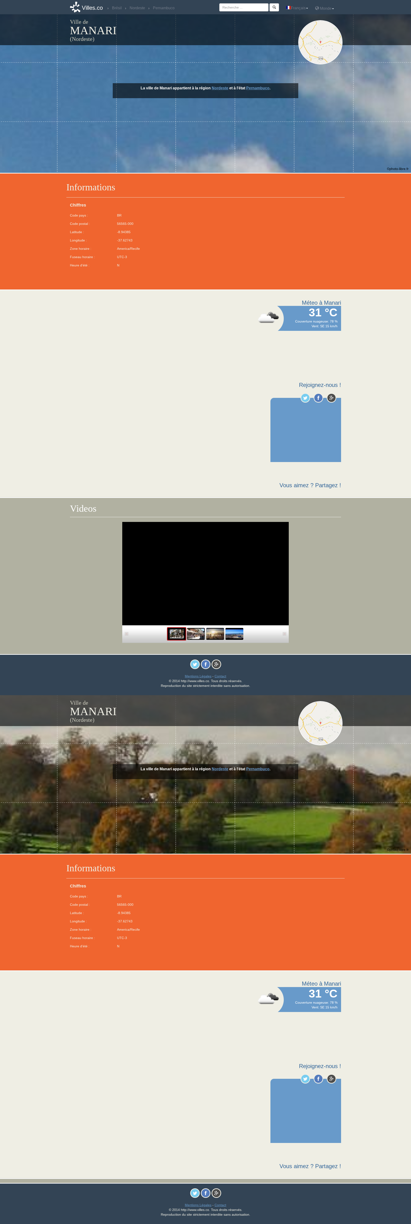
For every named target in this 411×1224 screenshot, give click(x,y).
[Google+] (331, 398)
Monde (325, 8)
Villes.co (92, 8)
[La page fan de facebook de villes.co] (318, 398)
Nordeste (220, 88)
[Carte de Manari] (321, 42)
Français (298, 8)
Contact (220, 676)
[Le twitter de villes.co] (305, 398)
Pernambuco (257, 88)
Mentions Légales (198, 676)
